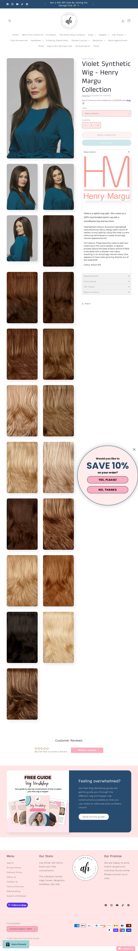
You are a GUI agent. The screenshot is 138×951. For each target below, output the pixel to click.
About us (11, 877)
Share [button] (87, 303)
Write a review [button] (87, 750)
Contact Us (127, 949)
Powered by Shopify (31, 938)
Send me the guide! (94, 816)
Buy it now (107, 142)
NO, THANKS (108, 490)
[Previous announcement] (45, 4)
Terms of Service (15, 886)
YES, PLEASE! (108, 480)
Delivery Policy (14, 872)
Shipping (86, 96)
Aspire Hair (17, 938)
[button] (10, 21)
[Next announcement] (93, 4)
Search (10, 863)
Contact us (12, 882)
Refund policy (14, 891)
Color (84, 108)
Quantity (86, 120)
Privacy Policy (14, 867)
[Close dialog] (134, 449)
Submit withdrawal (16, 896)
